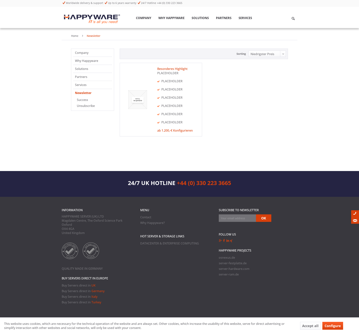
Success (82, 100)
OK (263, 218)
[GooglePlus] (221, 241)
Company (81, 53)
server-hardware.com (234, 269)
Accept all (310, 326)
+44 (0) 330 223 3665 (204, 183)
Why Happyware (86, 61)
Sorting (241, 54)
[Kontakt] (355, 213)
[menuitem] (143, 19)
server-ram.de (229, 274)
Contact (145, 217)
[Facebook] (224, 241)
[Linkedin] (228, 241)
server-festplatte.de (233, 263)
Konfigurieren (183, 130)
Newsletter (83, 93)
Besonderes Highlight (172, 69)
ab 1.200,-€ (164, 130)
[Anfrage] (355, 220)
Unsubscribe (86, 106)
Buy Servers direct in (79, 285)
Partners (81, 77)
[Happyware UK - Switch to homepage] (92, 19)
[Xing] (231, 241)
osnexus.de (227, 257)
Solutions (81, 69)
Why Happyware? (152, 223)
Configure (333, 326)
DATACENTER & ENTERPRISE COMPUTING (169, 243)
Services (81, 85)
